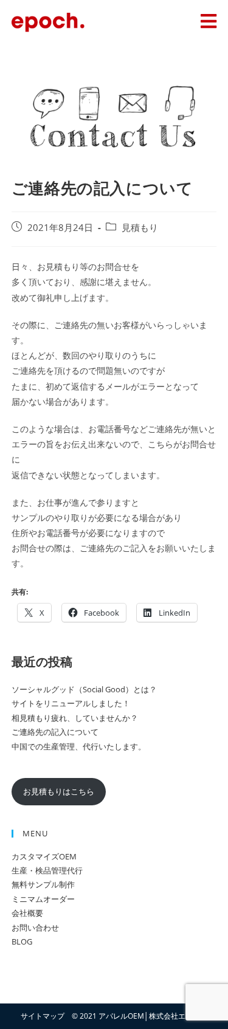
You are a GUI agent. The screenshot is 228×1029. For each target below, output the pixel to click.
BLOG (22, 941)
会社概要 (27, 912)
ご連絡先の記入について (55, 731)
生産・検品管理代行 (47, 870)
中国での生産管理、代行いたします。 (79, 746)
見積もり (140, 227)
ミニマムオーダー (43, 898)
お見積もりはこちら (58, 791)
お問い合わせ (35, 927)
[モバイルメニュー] (209, 23)
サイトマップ (42, 1016)
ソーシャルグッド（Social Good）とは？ (84, 689)
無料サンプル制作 (43, 884)
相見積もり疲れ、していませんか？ (75, 717)
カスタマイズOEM (44, 856)
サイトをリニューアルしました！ (71, 703)
